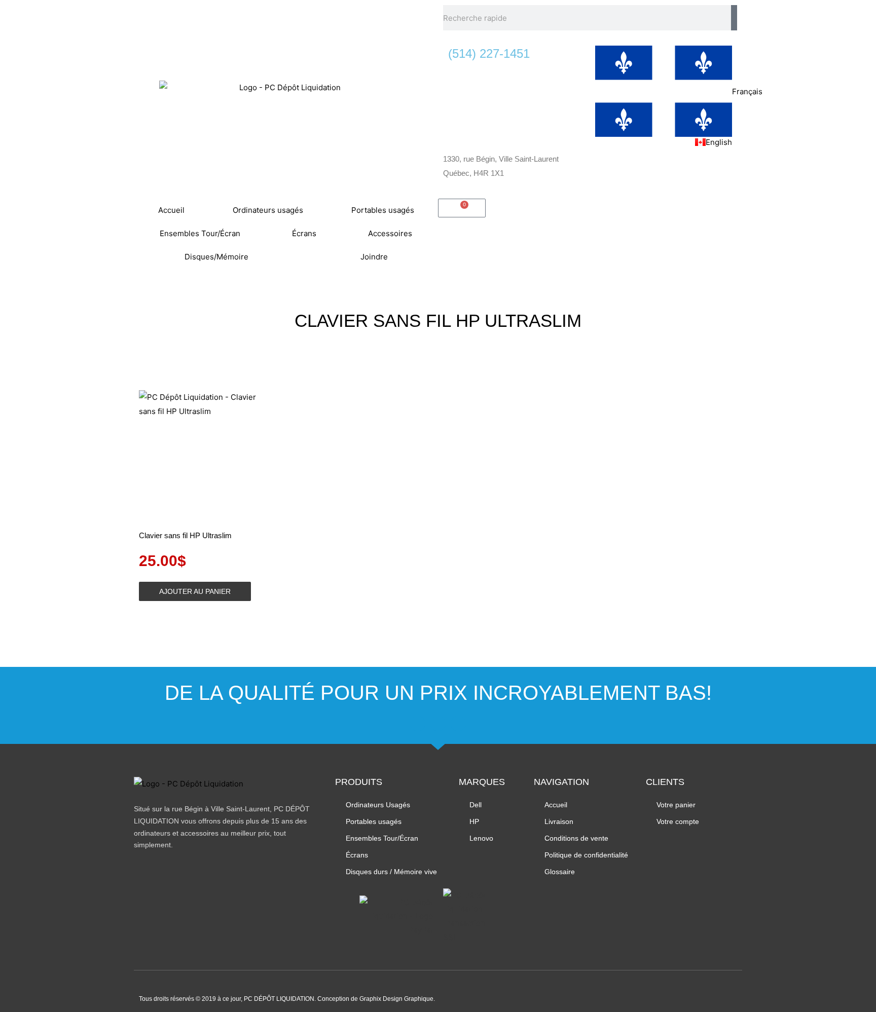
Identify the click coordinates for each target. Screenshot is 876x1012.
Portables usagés (382, 210)
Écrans (304, 233)
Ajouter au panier (195, 591)
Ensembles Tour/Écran (200, 233)
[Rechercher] (734, 17)
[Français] (663, 91)
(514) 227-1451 (489, 53)
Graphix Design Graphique (396, 998)
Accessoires (390, 233)
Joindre (374, 256)
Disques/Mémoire (216, 256)
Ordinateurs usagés (268, 210)
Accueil (171, 210)
